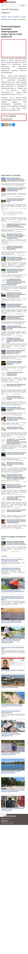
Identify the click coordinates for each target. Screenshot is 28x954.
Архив (10, 17)
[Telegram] (10, 124)
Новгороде (18, 60)
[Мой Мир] (13, 124)
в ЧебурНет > (22, 19)
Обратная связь (4, 820)
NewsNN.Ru (12, 116)
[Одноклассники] (6, 124)
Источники (16, 17)
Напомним (4, 97)
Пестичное (19, 94)
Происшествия (5, 19)
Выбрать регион (4, 821)
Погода (23, 17)
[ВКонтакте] (3, 124)
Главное (3, 17)
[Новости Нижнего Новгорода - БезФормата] (8, 1)
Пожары (14, 19)
